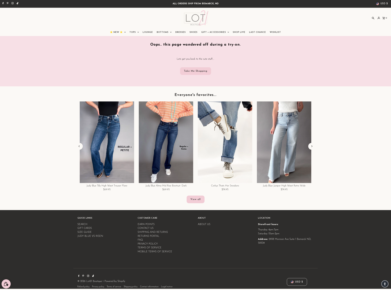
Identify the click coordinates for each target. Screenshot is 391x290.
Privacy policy (98, 287)
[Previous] (79, 146)
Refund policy (83, 287)
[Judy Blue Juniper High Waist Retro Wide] (284, 142)
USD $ (384, 4)
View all (195, 199)
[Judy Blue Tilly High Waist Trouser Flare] (107, 142)
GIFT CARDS (84, 228)
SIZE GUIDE (84, 232)
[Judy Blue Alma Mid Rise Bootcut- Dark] (166, 142)
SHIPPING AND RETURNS (153, 232)
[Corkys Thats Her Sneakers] (225, 142)
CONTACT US (145, 228)
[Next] (311, 146)
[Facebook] (3, 4)
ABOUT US (204, 224)
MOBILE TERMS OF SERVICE (155, 251)
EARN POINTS (146, 224)
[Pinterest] (7, 4)
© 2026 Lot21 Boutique (90, 281)
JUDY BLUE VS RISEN (90, 236)
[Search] (373, 18)
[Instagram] (12, 4)
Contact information (149, 287)
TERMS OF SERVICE (149, 248)
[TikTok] (17, 4)
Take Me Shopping (195, 71)
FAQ (140, 240)
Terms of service (114, 287)
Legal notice (166, 287)
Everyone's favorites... (195, 95)
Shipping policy (130, 287)
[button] (385, 284)
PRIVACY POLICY (148, 244)
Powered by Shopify (114, 281)
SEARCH (82, 224)
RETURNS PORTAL (148, 236)
